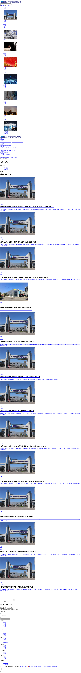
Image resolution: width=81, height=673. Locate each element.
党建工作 (4, 67)
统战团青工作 (5, 71)
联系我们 (4, 101)
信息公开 (4, 119)
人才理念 (4, 115)
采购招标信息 (5, 133)
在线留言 (4, 102)
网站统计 (45, 666)
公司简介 (4, 20)
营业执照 (41, 666)
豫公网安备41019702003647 (34, 666)
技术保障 (4, 87)
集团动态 (4, 53)
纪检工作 (4, 68)
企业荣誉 (4, 25)
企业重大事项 (5, 132)
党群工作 (4, 55)
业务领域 (4, 27)
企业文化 (4, 24)
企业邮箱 (8, 5)
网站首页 (4, 7)
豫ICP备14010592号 (24, 666)
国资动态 (4, 54)
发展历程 (4, 22)
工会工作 (4, 69)
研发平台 (4, 85)
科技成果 (4, 86)
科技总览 (4, 84)
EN (1, 138)
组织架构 (4, 21)
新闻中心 (4, 39)
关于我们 (4, 8)
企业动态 (4, 51)
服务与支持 (5, 89)
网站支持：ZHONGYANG (52, 666)
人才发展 (4, 103)
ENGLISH (3, 5)
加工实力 (4, 26)
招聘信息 (9, 154)
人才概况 (4, 116)
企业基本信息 (5, 131)
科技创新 (4, 72)
